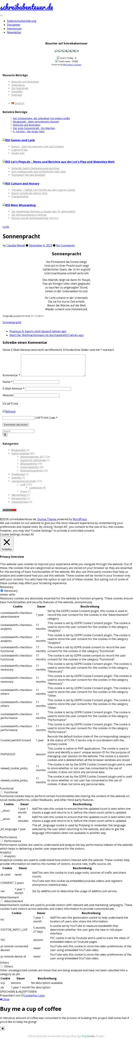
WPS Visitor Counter (72, 64)
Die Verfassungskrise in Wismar (29, 214)
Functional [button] (7, 788)
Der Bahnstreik (19, 88)
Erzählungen (18, 474)
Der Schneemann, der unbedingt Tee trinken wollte (41, 118)
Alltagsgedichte (28, 463)
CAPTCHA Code (45, 418)
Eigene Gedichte (20, 453)
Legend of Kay (19, 149)
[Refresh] (9, 411)
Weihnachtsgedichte (31, 470)
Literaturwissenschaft (23, 481)
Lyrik (6, 227)
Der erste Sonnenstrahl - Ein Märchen (34, 128)
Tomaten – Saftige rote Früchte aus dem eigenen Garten (43, 189)
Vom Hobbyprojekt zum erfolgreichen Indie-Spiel (38, 171)
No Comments (65, 245)
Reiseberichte (18, 498)
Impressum (14, 28)
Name (8, 382)
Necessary (11, 591)
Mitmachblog (18, 495)
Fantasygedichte (29, 467)
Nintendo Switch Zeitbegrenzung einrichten (35, 168)
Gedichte (16, 477)
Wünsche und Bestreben (25, 81)
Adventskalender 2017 (32, 456)
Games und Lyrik (23, 140)
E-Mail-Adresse (13, 388)
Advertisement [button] (9, 897)
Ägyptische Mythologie (33, 460)
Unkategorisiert (20, 501)
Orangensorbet (19, 196)
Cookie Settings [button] (10, 534)
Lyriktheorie (35, 487)
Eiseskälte (17, 91)
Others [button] (4, 963)
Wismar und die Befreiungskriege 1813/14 (34, 218)
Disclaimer (13, 25)
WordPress (80, 519)
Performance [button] (8, 837)
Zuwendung (18, 85)
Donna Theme (47, 519)
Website (8, 395)
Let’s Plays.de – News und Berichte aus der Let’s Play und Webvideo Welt (63, 162)
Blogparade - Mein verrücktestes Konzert (36, 121)
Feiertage (16, 94)
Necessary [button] (7, 587)
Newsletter (14, 32)
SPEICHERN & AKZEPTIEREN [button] (18, 992)
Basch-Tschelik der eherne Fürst (29, 193)
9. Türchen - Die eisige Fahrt (29, 131)
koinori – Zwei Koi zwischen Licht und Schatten (37, 146)
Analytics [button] (5, 852)
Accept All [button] (27, 534)
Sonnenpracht (12, 322)
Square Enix (17, 153)
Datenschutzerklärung (21, 21)
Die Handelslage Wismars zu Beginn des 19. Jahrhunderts (43, 211)
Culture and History (25, 183)
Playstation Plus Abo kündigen (28, 174)
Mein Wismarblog (23, 205)
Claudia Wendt (15, 245)
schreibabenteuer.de (26, 6)
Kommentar (11, 375)
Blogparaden (18, 450)
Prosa (23, 491)
